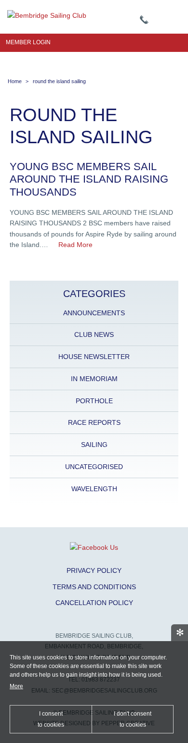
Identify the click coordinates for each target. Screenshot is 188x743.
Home (15, 81)
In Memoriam (94, 379)
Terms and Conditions (94, 587)
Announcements (94, 313)
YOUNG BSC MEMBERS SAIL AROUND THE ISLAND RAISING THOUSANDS (89, 179)
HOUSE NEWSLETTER (94, 356)
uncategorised (94, 467)
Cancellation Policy (94, 603)
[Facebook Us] (94, 547)
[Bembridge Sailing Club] (46, 15)
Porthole (94, 401)
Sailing (94, 444)
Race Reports (94, 422)
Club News (94, 334)
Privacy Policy (94, 570)
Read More (75, 244)
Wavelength (94, 489)
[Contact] (144, 20)
